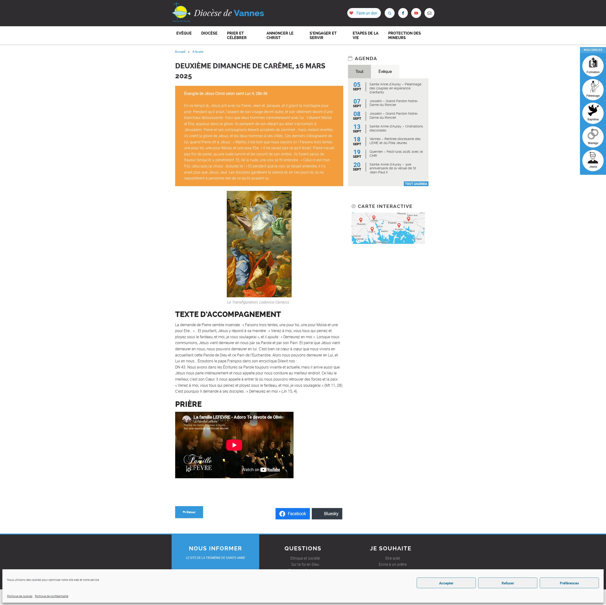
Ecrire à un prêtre (393, 564)
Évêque (385, 71)
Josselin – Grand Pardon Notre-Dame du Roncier (394, 103)
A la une (197, 51)
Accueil (180, 51)
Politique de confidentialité (51, 596)
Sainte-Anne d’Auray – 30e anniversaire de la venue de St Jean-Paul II (393, 168)
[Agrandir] (285, 197)
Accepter (446, 583)
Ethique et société (305, 558)
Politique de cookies (19, 596)
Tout (359, 71)
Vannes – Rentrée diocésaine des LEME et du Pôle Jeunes (395, 141)
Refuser (508, 583)
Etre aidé (392, 558)
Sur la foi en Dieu (305, 564)
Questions (303, 548)
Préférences (569, 583)
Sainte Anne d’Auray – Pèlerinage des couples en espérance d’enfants (395, 88)
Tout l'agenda (416, 184)
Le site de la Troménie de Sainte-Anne (215, 558)
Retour (191, 512)
